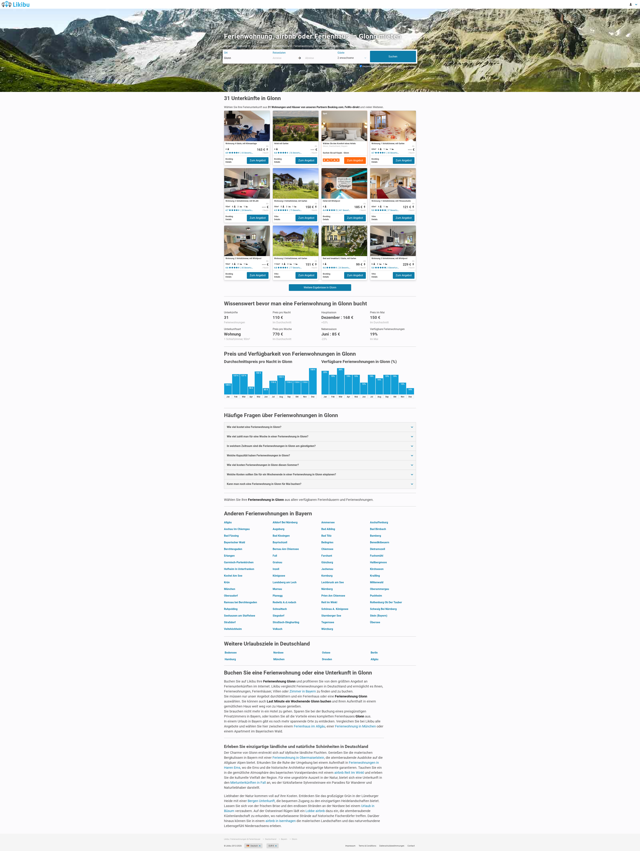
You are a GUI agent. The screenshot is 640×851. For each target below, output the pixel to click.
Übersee (375, 622)
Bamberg (375, 535)
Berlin (374, 652)
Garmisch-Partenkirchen (239, 562)
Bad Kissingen (281, 535)
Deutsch (254, 846)
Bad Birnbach (378, 529)
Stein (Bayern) (378, 615)
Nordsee (278, 652)
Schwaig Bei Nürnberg (383, 609)
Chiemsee (327, 549)
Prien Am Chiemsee (333, 595)
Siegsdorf (278, 615)
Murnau (277, 589)
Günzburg (327, 562)
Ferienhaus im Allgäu (309, 726)
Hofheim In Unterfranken (239, 569)
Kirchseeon (377, 569)
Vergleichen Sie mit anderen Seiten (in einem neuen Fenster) (389, 66)
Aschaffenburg (379, 522)
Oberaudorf (231, 595)
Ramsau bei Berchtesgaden (240, 602)
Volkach (277, 629)
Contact (411, 846)
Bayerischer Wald (234, 542)
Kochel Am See (233, 575)
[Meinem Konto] (633, 4)
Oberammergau (379, 589)
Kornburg (326, 575)
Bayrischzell (280, 542)
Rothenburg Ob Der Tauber (386, 602)
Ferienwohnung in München (355, 726)
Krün (227, 582)
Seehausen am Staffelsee (239, 615)
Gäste (341, 52)
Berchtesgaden (233, 549)
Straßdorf (230, 622)
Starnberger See (331, 615)
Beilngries (327, 542)
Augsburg (278, 529)
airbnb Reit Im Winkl (349, 773)
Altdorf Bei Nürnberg (285, 522)
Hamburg (230, 659)
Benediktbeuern (379, 542)
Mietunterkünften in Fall (248, 783)
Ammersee (328, 522)
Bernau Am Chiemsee (286, 549)
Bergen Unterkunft (261, 801)
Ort (226, 52)
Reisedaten (279, 52)
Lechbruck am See (332, 582)
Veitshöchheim (233, 629)
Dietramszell (377, 549)
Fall (275, 555)
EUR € (271, 846)
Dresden (327, 659)
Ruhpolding (231, 609)
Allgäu (228, 522)
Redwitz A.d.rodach (284, 602)
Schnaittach (280, 609)
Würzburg (327, 629)
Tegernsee (327, 622)
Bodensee (231, 652)
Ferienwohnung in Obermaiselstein (298, 758)
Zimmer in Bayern (303, 691)
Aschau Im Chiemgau (237, 529)
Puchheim (376, 595)
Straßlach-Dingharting (286, 622)
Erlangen (229, 555)
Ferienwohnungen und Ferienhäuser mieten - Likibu (15, 4)
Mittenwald (376, 582)
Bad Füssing (231, 535)
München (229, 589)
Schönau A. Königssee (334, 609)
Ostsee (326, 652)
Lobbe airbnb (315, 811)
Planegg (277, 595)
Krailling (375, 575)
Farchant (326, 555)
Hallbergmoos (378, 562)
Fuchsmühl (376, 555)
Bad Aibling (328, 529)
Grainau (277, 562)
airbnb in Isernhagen (281, 821)
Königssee (279, 575)
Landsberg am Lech (284, 582)
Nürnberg (327, 589)
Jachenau (327, 569)
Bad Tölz (326, 535)
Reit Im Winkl (329, 602)
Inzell (276, 569)
